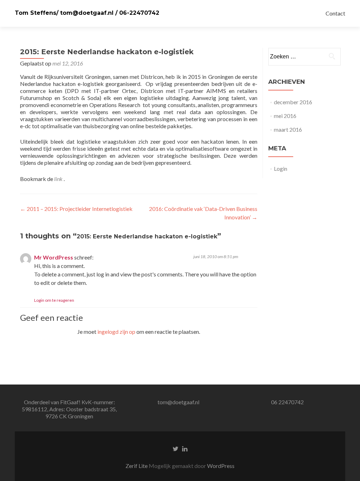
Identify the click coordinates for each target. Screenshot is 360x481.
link (59, 178)
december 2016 (293, 102)
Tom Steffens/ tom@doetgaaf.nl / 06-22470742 (87, 13)
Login (280, 168)
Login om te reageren (54, 300)
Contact (335, 13)
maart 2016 (288, 129)
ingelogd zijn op (116, 331)
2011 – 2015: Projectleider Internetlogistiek (76, 208)
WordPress (220, 465)
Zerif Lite (137, 465)
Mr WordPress (53, 257)
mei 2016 (285, 115)
